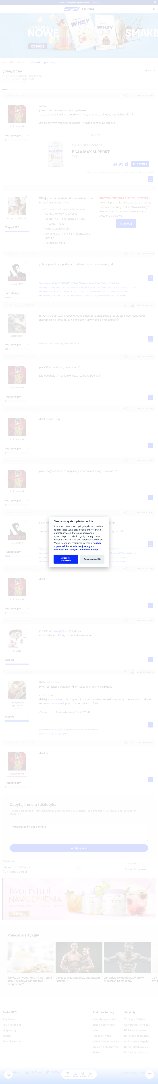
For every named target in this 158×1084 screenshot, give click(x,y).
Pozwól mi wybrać (88, 549)
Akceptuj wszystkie (66, 559)
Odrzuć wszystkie (92, 559)
